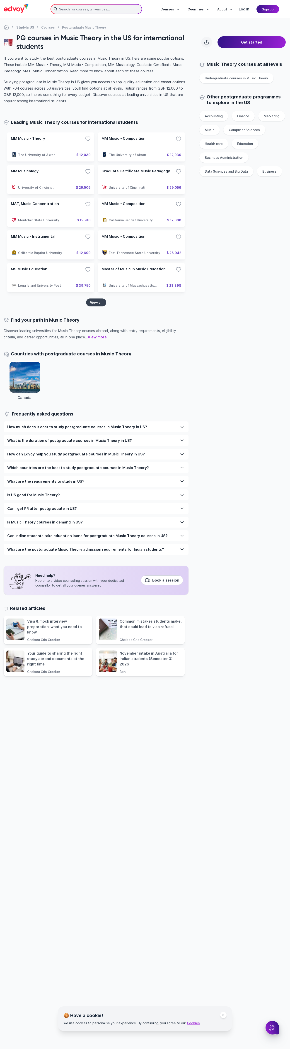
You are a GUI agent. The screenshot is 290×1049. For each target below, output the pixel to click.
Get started (251, 42)
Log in (244, 9)
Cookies (193, 1023)
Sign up (268, 9)
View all (96, 302)
